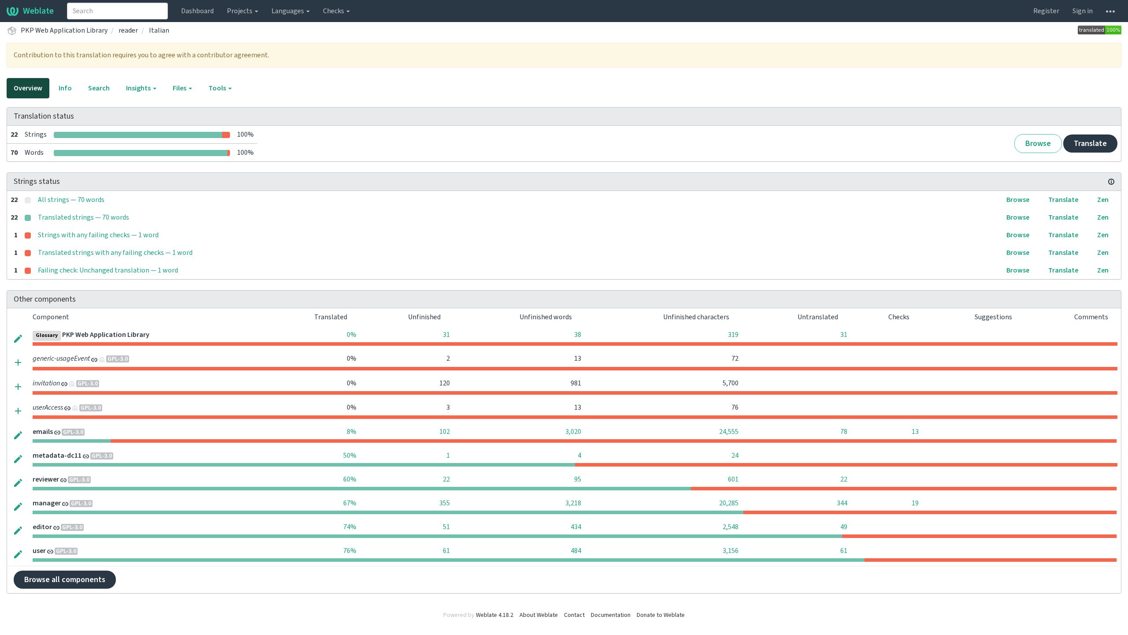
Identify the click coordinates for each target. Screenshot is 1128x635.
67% (349, 503)
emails (43, 432)
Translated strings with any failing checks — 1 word (115, 253)
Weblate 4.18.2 (494, 615)
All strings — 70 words (71, 200)
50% (349, 455)
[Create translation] (18, 361)
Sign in (1082, 11)
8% (351, 432)
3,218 (573, 503)
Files (180, 88)
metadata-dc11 (57, 455)
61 (446, 551)
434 (576, 527)
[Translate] (18, 337)
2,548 (730, 527)
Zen (1103, 200)
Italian (159, 30)
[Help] (1110, 11)
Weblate (38, 11)
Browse (1038, 143)
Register (1046, 11)
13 (915, 432)
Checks (334, 11)
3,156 (730, 551)
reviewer (46, 479)
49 (843, 527)
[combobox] (117, 11)
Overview (28, 88)
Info (65, 88)
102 (444, 432)
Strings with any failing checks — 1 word (98, 235)
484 (576, 551)
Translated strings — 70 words (83, 217)
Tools (217, 88)
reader (128, 30)
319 (733, 335)
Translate (1090, 143)
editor (42, 527)
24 (734, 455)
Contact (574, 615)
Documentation (611, 615)
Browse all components (64, 579)
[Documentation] (1111, 181)
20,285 (728, 503)
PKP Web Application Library (64, 30)
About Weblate (538, 615)
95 (577, 479)
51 (446, 527)
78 (843, 432)
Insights (139, 88)
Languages (288, 11)
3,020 (573, 432)
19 (915, 503)
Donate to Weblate (661, 615)
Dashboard (197, 11)
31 (446, 335)
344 (842, 503)
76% (349, 551)
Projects (240, 11)
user (39, 551)
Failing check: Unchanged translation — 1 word (108, 270)
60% (349, 479)
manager (47, 503)
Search (99, 88)
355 (444, 503)
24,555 (728, 432)
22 (446, 479)
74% (349, 527)
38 (577, 335)
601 (733, 479)
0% (351, 335)
